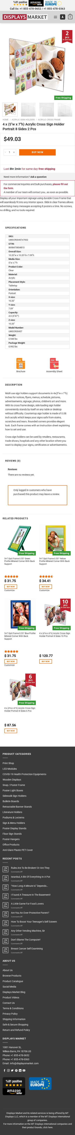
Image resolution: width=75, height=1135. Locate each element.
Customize (9, 590)
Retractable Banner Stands (17, 806)
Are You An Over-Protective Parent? (30, 912)
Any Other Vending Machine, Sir (28, 930)
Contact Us (9, 1003)
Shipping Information (14, 1019)
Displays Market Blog (14, 992)
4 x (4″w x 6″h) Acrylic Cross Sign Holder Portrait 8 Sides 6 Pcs (19, 709)
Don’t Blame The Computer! (25, 939)
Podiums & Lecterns (13, 817)
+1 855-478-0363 (54, 8)
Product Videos (11, 997)
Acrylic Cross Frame (49, 119)
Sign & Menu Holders (14, 823)
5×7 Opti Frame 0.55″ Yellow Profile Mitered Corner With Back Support (54, 561)
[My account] (62, 17)
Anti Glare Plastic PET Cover (18, 850)
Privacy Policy (10, 1013)
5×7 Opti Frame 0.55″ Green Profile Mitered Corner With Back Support (19, 561)
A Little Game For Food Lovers (27, 903)
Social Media (9, 986)
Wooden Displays (12, 779)
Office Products (11, 844)
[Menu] (55, 17)
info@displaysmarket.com (24, 1063)
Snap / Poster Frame (14, 785)
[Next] (66, 65)
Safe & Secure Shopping (15, 1024)
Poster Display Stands (14, 828)
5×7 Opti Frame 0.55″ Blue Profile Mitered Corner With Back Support (19, 636)
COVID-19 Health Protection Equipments (24, 774)
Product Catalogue (13, 981)
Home (6, 119)
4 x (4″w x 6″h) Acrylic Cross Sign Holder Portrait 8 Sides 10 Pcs (54, 634)
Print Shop (8, 763)
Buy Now (37, 152)
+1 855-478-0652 (30, 8)
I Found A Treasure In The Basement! (31, 894)
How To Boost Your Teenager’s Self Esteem (34, 921)
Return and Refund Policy (16, 1030)
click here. (48, 1127)
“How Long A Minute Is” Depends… (29, 885)
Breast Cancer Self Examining (27, 948)
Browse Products (12, 975)
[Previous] (8, 65)
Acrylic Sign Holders (23, 119)
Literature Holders (12, 812)
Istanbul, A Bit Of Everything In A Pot (30, 876)
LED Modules (10, 768)
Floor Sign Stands (12, 833)
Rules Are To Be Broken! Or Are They (30, 867)
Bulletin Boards (11, 801)
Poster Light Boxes (13, 790)
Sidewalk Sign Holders (14, 795)
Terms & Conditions (13, 1008)
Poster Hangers (11, 839)
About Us (8, 970)
